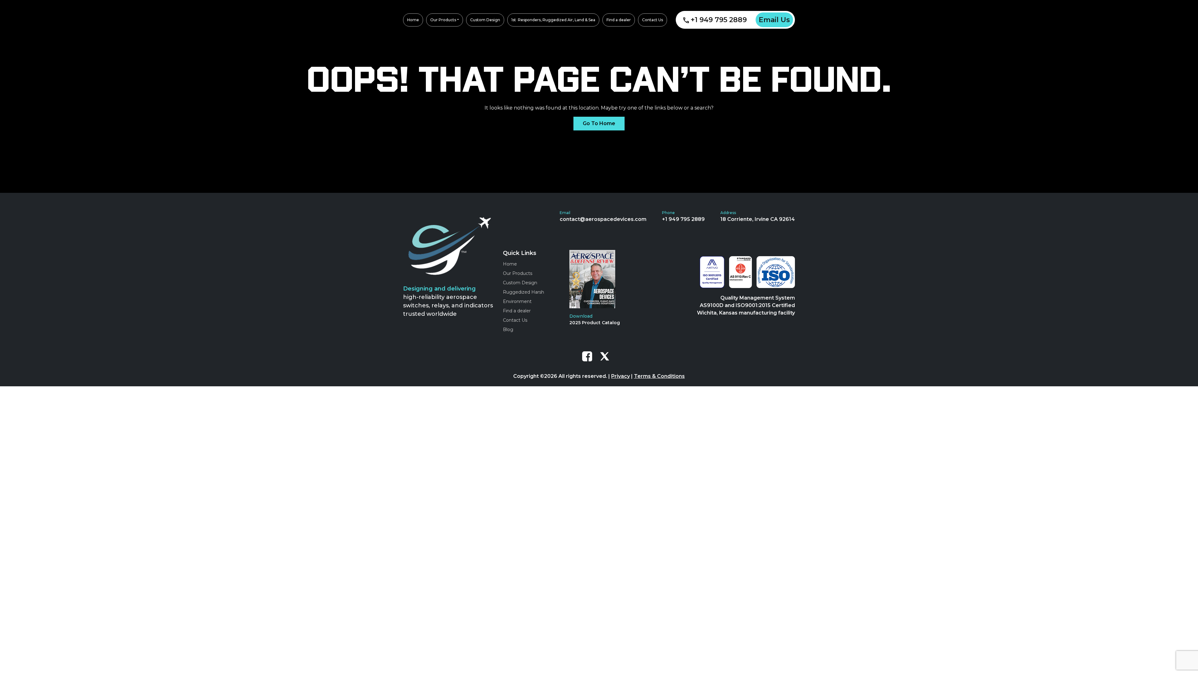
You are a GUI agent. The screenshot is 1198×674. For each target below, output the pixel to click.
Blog (508, 329)
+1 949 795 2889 (719, 20)
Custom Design (520, 283)
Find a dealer (517, 311)
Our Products (517, 273)
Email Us (774, 20)
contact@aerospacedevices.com (603, 219)
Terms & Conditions (659, 376)
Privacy (620, 376)
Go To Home (599, 123)
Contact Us (515, 320)
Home (510, 264)
